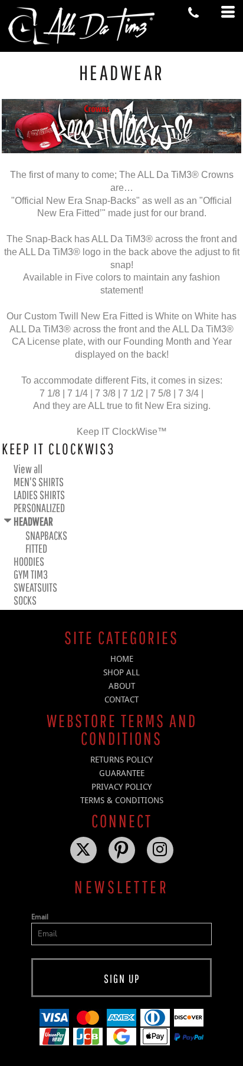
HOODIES (29, 561)
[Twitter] (83, 850)
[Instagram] (160, 850)
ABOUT (122, 686)
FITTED (36, 548)
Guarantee (122, 773)
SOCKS (25, 600)
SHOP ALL (121, 672)
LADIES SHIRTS (39, 494)
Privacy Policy (121, 786)
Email (39, 917)
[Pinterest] (122, 850)
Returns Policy (121, 759)
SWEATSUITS (35, 587)
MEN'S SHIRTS (39, 482)
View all (28, 469)
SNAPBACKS (46, 535)
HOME (121, 659)
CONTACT (121, 699)
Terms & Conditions (121, 800)
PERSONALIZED (39, 507)
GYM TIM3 (31, 574)
